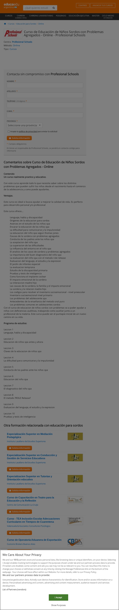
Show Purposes (58, 605)
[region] (59, 580)
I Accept (58, 597)
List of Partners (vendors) (14, 589)
